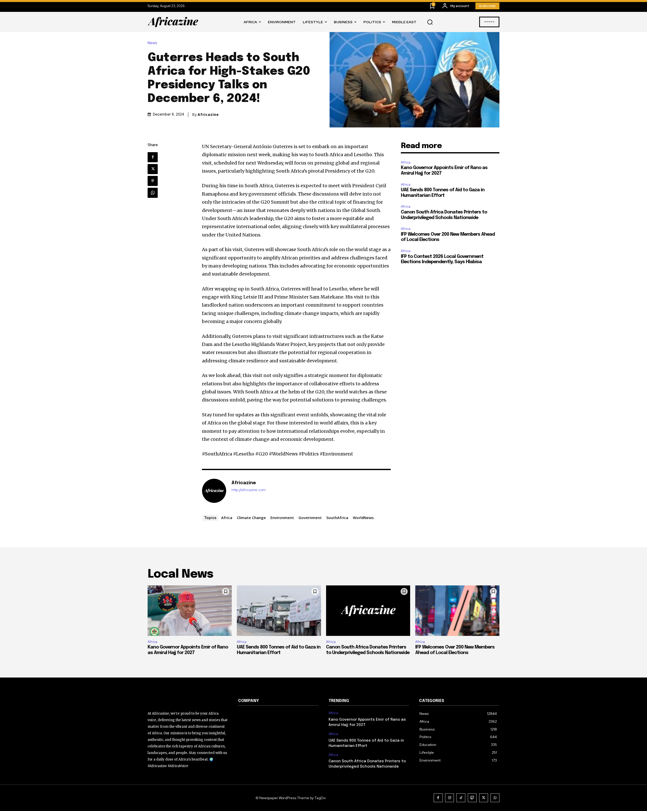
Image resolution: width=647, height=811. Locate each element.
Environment (282, 517)
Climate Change (251, 517)
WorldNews (363, 517)
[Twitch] (472, 797)
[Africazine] (214, 491)
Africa (226, 517)
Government (310, 517)
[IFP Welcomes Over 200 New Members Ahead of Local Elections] (457, 610)
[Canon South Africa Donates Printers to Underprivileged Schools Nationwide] (368, 610)
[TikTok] (460, 797)
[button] (430, 22)
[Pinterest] (153, 181)
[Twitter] (153, 169)
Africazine (208, 114)
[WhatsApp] (153, 193)
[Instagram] (449, 797)
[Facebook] (153, 157)
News (152, 43)
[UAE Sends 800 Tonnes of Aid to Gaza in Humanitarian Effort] (279, 610)
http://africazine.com (249, 490)
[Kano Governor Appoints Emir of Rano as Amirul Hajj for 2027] (190, 610)
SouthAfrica (337, 517)
